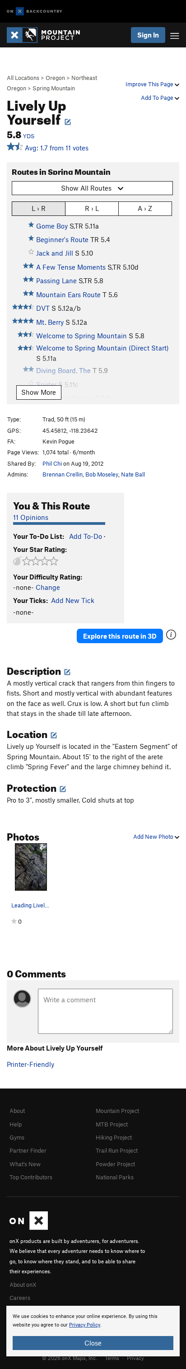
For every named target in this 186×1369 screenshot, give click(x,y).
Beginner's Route (62, 239)
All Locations (23, 77)
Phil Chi (52, 463)
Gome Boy (52, 226)
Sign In (148, 35)
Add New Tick (72, 600)
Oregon (55, 77)
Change (48, 587)
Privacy (135, 1358)
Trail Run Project (117, 1150)
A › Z (145, 208)
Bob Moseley (101, 474)
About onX (23, 1284)
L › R (39, 208)
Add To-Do (85, 536)
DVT (43, 308)
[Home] (48, 35)
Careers (19, 1297)
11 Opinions (30, 517)
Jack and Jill (54, 253)
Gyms (16, 1137)
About (17, 1110)
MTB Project (112, 1124)
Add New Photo (154, 836)
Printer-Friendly (30, 1064)
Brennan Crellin (62, 474)
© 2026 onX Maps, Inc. (69, 1358)
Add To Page (158, 97)
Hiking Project (114, 1137)
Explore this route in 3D (120, 636)
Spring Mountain (54, 88)
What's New (25, 1164)
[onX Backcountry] (34, 11)
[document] (93, 1331)
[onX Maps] (28, 1227)
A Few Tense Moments (71, 267)
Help (15, 1124)
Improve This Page (150, 84)
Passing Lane (56, 280)
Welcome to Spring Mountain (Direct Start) (102, 348)
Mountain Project (117, 1110)
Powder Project (115, 1164)
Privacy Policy (84, 1325)
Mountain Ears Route (68, 294)
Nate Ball (133, 474)
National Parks (115, 1177)
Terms (112, 1358)
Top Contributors (30, 1177)
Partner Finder (27, 1150)
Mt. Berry (50, 322)
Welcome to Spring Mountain (81, 336)
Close (93, 1343)
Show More (38, 392)
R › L (92, 208)
